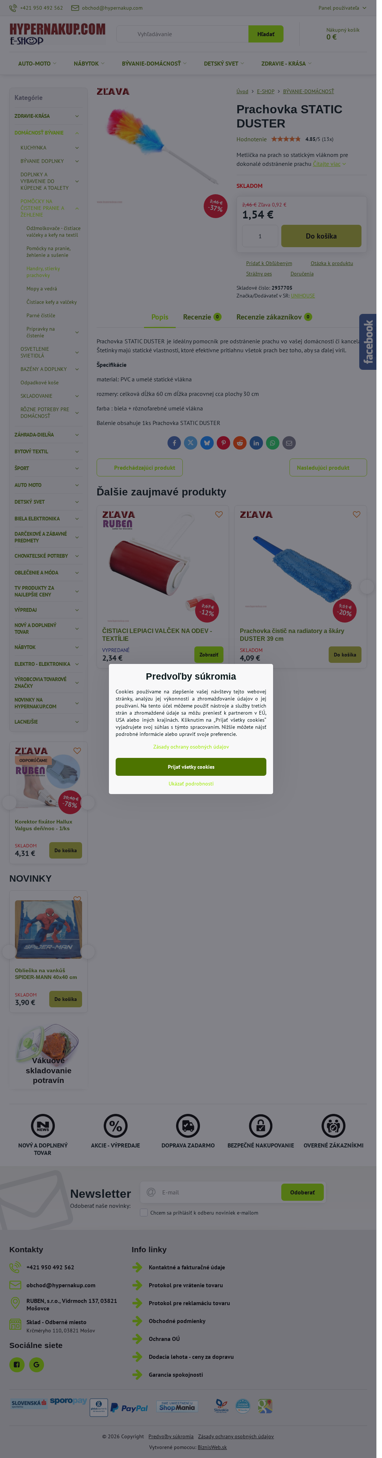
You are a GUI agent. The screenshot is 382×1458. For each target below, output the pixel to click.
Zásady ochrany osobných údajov (191, 746)
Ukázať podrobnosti (191, 783)
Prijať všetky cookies (191, 766)
